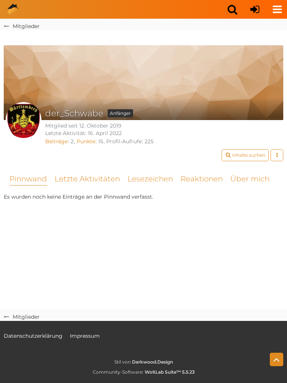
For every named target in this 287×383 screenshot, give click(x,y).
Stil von (143, 362)
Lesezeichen (150, 178)
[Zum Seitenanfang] (276, 359)
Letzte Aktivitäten (87, 178)
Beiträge (56, 141)
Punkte (86, 141)
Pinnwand (28, 178)
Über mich (249, 178)
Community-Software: (144, 372)
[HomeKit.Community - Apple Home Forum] (13, 9)
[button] (232, 9)
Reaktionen (201, 178)
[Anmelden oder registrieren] (254, 9)
